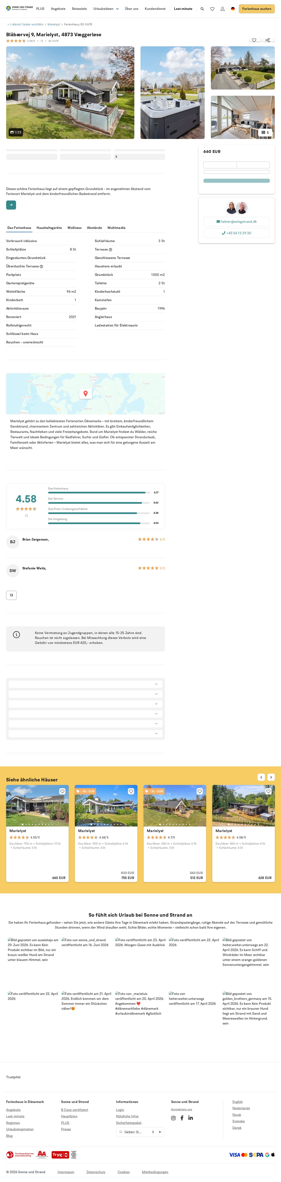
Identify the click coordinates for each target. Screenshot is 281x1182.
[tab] (22, 824)
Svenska (238, 1121)
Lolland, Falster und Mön (26, 24)
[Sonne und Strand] (19, 9)
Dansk (237, 1128)
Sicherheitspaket (129, 1123)
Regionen (13, 1123)
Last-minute (183, 9)
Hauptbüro (69, 1116)
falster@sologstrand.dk (239, 221)
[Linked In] (190, 1118)
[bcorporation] (74, 1157)
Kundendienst (155, 9)
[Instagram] (173, 1118)
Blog (9, 1136)
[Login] (222, 9)
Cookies (124, 1172)
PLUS (40, 9)
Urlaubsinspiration (20, 1129)
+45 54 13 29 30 (238, 233)
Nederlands (241, 1108)
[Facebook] (181, 1118)
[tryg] (61, 1157)
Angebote (58, 9)
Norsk (236, 1115)
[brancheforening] (20, 1157)
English (237, 1102)
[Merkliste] (212, 9)
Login (120, 1110)
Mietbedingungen (155, 1172)
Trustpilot (13, 1077)
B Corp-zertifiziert (74, 1110)
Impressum (66, 1172)
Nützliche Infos (127, 1116)
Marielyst (54, 24)
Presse (66, 1129)
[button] (33, 963)
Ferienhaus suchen (256, 9)
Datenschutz (96, 1172)
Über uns (131, 9)
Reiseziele (79, 9)
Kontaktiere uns (181, 1109)
